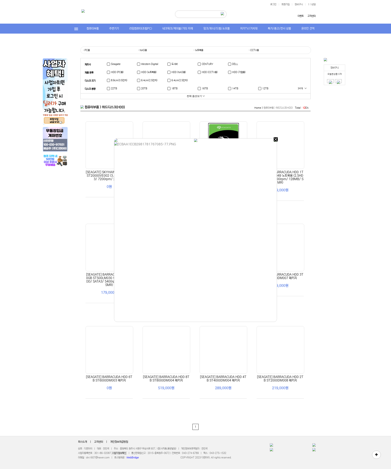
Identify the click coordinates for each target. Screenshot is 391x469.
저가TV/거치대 (248, 28)
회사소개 (82, 441)
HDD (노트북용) (149, 72)
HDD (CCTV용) (210, 72)
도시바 (174, 64)
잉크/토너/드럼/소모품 (216, 28)
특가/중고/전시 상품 (279, 28)
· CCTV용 (254, 50)
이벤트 (301, 16)
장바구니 (299, 4)
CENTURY (207, 64)
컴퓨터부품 (93, 28)
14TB (235, 88)
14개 (300, 88)
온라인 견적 (307, 28)
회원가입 (285, 4)
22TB (114, 88)
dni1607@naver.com (98, 457)
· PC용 (86, 50)
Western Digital (149, 64)
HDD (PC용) (117, 72)
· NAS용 (142, 50)
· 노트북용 (198, 50)
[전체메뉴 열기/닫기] (76, 29)
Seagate (116, 64)
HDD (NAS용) (178, 72)
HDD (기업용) (239, 72)
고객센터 (312, 16)
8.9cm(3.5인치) (119, 80)
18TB (174, 88)
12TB (265, 88)
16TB (205, 88)
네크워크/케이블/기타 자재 (177, 28)
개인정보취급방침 (119, 441)
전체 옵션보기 (194, 96)
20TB (144, 88)
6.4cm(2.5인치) (149, 80)
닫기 (276, 139)
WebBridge (132, 457)
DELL (235, 64)
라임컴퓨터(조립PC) (140, 28)
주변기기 (114, 28)
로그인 (273, 4)
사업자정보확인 (119, 453)
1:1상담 (312, 4)
